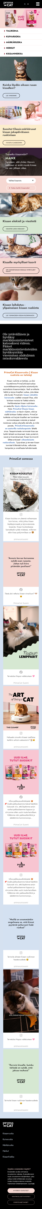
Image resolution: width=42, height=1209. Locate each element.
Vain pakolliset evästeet (21, 1196)
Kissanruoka (8, 1133)
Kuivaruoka (13, 36)
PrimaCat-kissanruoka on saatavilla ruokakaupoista (19, 427)
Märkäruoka (14, 42)
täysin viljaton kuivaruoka (26, 406)
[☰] (37, 4)
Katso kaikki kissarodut (20, 188)
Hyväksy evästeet (21, 1190)
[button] (21, 504)
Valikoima (12, 30)
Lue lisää (31, 1184)
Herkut (10, 48)
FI (25, 4)
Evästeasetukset (21, 1202)
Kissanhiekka (14, 53)
